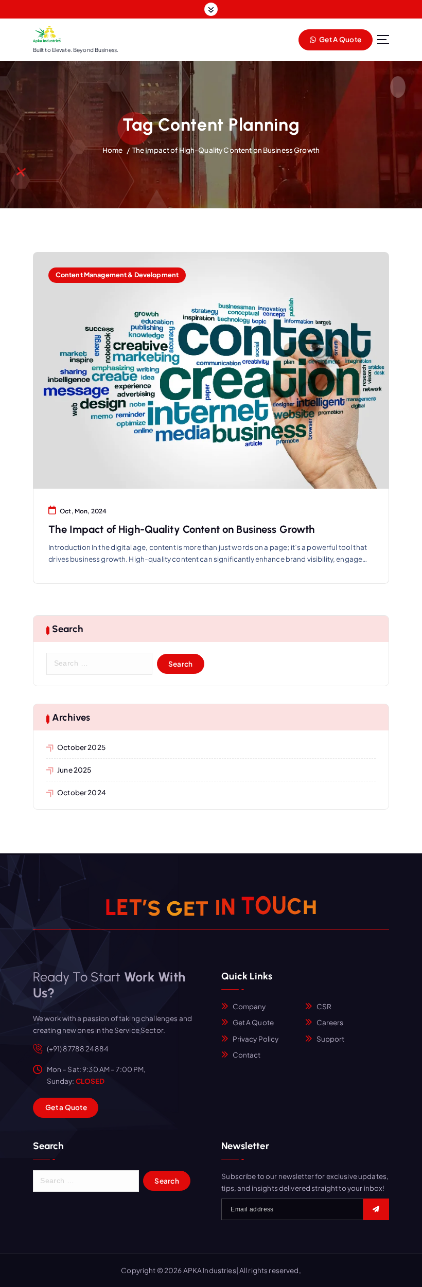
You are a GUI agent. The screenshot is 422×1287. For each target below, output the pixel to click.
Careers (330, 1022)
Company (249, 1006)
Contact (247, 1054)
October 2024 (81, 792)
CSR (323, 1006)
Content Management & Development (117, 275)
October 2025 (81, 747)
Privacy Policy (256, 1038)
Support (330, 1038)
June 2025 (74, 769)
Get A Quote (339, 39)
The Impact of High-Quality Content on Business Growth (226, 150)
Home (112, 150)
